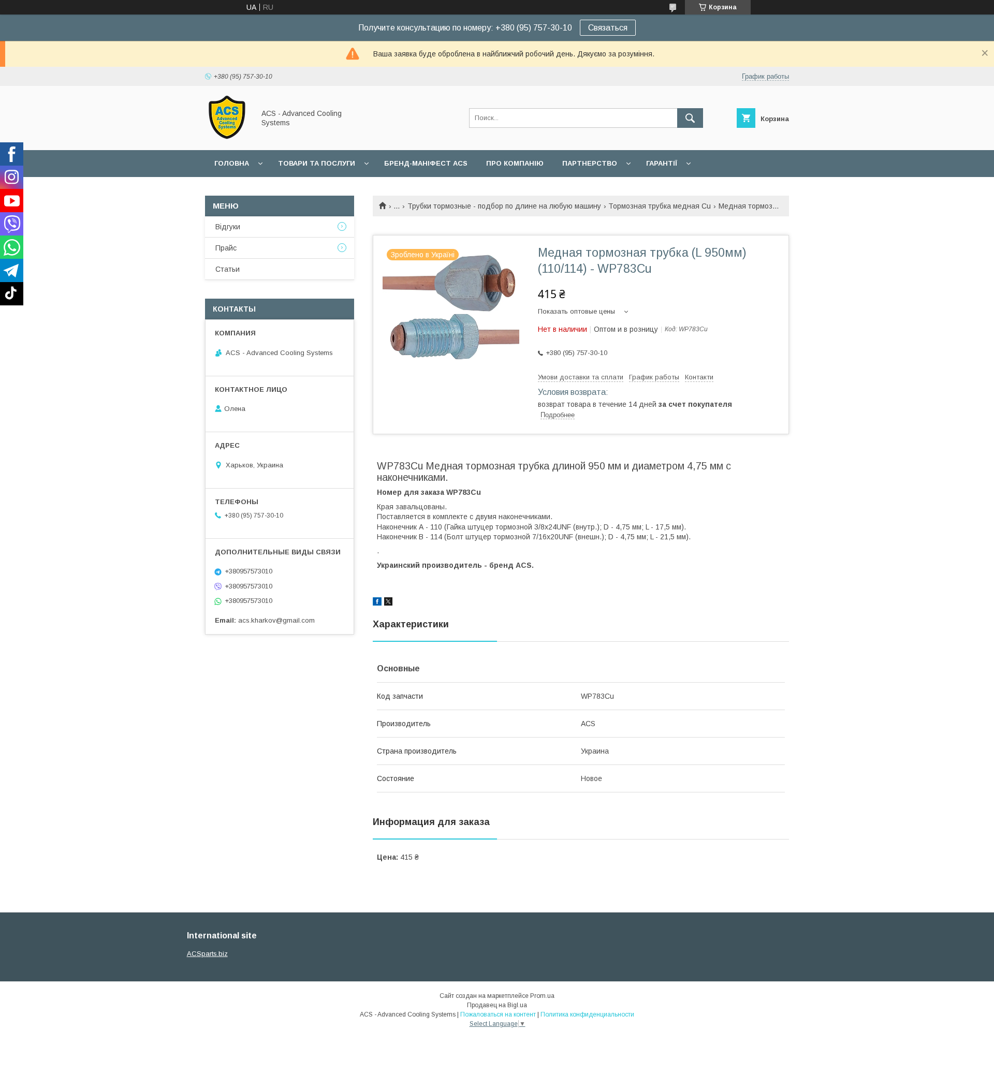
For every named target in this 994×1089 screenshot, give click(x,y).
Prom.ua (542, 995)
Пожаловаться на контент (498, 1014)
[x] (388, 603)
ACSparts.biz (207, 954)
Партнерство (589, 163)
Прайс (226, 248)
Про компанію (515, 163)
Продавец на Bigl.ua (497, 1005)
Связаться (607, 27)
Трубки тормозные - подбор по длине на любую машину (504, 206)
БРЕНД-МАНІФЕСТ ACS (425, 163)
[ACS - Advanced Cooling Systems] (227, 137)
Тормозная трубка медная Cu (659, 206)
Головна (231, 163)
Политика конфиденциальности (587, 1014)
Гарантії (661, 163)
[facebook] (377, 603)
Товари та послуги (316, 163)
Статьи (227, 269)
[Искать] (690, 118)
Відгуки (227, 227)
